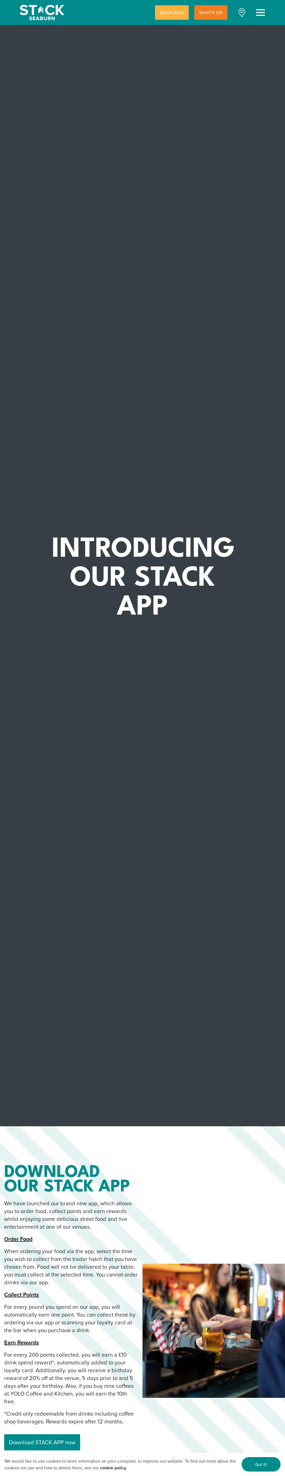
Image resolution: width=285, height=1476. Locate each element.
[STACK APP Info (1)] (213, 1331)
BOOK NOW (172, 12)
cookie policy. (113, 1468)
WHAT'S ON (210, 12)
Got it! (261, 1464)
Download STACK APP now (42, 1442)
